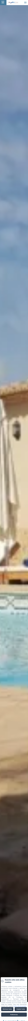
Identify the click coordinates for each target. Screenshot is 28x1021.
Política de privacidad (19, 1006)
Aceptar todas (20, 1009)
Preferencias (14, 1014)
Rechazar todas (7, 1009)
